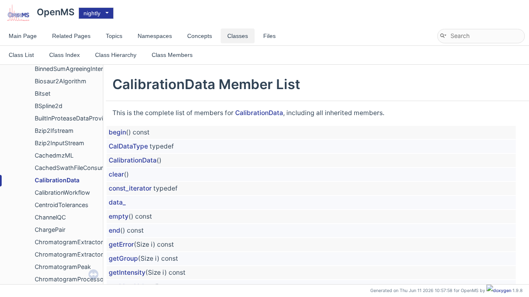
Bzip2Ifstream (54, 130)
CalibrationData (57, 180)
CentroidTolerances (61, 204)
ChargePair (50, 229)
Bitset (42, 93)
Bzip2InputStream (59, 142)
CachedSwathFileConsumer (73, 167)
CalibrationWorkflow (62, 192)
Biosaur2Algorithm (60, 81)
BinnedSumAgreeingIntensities (77, 68)
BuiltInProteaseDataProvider (73, 118)
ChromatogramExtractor (69, 241)
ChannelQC (50, 217)
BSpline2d (48, 105)
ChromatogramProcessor (70, 279)
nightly (91, 13)
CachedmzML (54, 155)
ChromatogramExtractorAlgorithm (82, 254)
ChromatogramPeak (63, 266)
